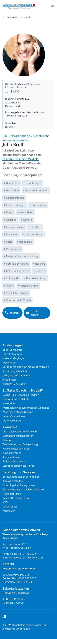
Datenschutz (9, 506)
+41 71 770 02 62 (28, 553)
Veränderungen (29, 285)
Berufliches (12, 183)
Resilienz (40, 263)
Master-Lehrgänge (13, 358)
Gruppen (11, 219)
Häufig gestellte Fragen (15, 448)
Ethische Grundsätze (14, 461)
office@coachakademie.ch (27, 557)
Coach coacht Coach (18, 300)
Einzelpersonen (15, 197)
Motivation (12, 234)
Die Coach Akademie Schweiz (19, 431)
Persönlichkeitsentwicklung (22, 256)
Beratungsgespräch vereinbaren (21, 476)
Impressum (8, 510)
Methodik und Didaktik (15, 399)
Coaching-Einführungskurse (18, 485)
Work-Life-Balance (17, 292)
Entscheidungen (15, 205)
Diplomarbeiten (11, 420)
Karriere (27, 219)
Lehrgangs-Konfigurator (16, 375)
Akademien (9, 379)
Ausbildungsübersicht (15, 371)
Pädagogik (25, 241)
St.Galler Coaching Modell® (20, 159)
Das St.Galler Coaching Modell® (20, 394)
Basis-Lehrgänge (12, 349)
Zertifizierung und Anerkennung (20, 444)
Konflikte (36, 227)
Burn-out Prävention (36, 190)
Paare (9, 241)
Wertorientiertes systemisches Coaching (25, 407)
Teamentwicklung (36, 278)
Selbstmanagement (17, 271)
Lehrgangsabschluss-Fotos (18, 465)
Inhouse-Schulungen (14, 383)
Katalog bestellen (12, 480)
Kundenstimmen (11, 452)
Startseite (12, 17)
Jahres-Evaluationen (14, 416)
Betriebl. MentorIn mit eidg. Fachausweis (25, 366)
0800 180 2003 (27, 578)
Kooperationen (11, 457)
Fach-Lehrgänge (12, 354)
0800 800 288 (21, 574)
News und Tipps (11, 493)
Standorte (8, 440)
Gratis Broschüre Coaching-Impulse (23, 489)
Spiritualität (12, 278)
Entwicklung (39, 205)
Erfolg (9, 212)
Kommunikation (15, 227)
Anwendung (9, 403)
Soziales (40, 271)
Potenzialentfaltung (17, 263)
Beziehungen (33, 183)
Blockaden (12, 190)
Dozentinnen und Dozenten (17, 435)
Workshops (8, 362)
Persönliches (13, 249)
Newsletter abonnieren (15, 498)
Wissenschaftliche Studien (17, 411)
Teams (10, 285)
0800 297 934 (24, 581)
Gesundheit (26, 212)
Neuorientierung (34, 234)
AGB (5, 502)
